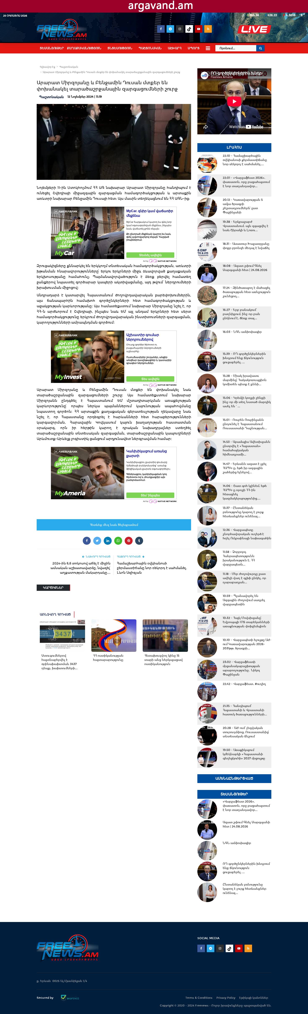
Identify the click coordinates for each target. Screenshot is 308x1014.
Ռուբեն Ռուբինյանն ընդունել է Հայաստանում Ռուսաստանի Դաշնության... (245, 424)
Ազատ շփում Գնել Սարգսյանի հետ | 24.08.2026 (245, 268)
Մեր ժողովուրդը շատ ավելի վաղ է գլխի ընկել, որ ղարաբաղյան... (244, 578)
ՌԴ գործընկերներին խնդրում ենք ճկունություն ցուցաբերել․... (244, 358)
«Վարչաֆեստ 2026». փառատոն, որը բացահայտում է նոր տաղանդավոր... (246, 182)
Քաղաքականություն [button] (84, 48)
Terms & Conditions (198, 998)
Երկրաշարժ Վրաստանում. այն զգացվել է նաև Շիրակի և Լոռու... (245, 226)
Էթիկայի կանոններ (253, 998)
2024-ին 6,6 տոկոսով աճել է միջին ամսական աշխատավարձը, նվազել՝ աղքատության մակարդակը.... (80, 567)
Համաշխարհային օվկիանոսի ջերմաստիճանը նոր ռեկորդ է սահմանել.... (245, 160)
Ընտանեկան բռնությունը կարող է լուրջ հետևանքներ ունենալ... (243, 512)
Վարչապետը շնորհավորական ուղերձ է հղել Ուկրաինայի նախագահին (247, 534)
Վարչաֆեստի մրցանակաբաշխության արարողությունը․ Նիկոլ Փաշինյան (241, 668)
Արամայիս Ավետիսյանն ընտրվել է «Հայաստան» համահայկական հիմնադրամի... (246, 448)
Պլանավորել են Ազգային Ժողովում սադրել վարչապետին (244, 600)
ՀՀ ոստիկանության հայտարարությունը (108, 658)
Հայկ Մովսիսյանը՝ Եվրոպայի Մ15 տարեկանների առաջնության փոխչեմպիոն (246, 622)
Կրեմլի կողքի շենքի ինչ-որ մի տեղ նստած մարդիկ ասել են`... (247, 402)
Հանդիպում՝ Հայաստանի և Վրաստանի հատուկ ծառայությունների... (245, 710)
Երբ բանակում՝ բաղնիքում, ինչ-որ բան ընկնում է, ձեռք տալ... (241, 314)
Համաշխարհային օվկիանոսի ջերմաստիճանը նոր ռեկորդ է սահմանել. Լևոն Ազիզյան (152, 567)
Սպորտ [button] (193, 48)
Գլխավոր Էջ (47, 66)
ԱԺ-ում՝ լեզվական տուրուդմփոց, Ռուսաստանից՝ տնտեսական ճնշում (246, 732)
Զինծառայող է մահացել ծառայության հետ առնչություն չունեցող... (246, 292)
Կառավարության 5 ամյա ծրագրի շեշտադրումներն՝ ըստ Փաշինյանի (243, 206)
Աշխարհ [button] (174, 48)
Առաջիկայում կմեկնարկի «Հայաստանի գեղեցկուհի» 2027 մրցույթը (244, 754)
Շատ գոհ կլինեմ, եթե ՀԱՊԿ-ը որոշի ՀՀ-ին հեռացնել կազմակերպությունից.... (245, 492)
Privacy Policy (225, 998)
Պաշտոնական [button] (150, 48)
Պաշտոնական (68, 66)
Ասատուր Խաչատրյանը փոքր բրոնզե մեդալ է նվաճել (246, 246)
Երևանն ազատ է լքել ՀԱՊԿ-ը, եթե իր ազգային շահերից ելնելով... (245, 468)
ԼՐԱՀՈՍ (234, 147)
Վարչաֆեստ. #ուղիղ (244, 684)
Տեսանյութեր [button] (52, 48)
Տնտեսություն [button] (119, 48)
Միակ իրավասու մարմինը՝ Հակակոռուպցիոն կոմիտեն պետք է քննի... (245, 380)
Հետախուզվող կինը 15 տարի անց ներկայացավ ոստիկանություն (163, 660)
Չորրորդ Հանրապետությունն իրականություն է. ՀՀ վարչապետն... (239, 558)
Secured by (45, 998)
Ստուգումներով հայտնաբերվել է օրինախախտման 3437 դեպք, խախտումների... (59, 662)
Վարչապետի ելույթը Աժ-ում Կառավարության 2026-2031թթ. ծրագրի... (247, 644)
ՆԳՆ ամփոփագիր (242, 332)
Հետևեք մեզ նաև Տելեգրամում (114, 525)
